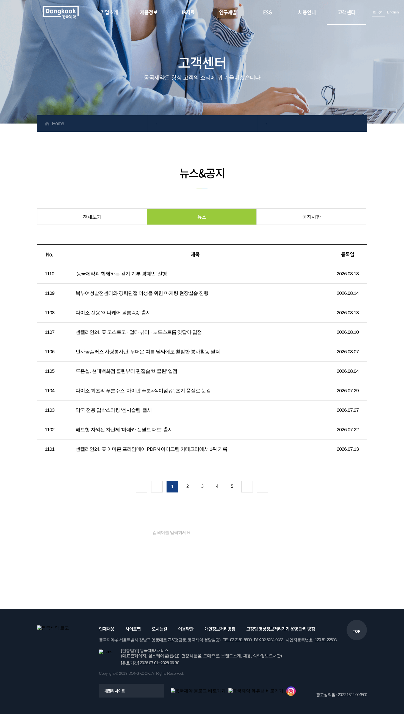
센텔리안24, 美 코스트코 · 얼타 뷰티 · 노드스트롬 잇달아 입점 (139, 332)
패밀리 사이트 (114, 690)
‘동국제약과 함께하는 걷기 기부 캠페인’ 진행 (121, 273)
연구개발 (228, 12)
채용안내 (307, 12)
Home (58, 123)
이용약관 (185, 628)
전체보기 (92, 217)
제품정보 (148, 12)
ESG (267, 12)
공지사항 (311, 217)
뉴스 (201, 216)
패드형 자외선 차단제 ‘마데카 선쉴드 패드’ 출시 (124, 429)
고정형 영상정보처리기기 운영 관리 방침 (280, 628)
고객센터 (346, 12)
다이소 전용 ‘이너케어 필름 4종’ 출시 (113, 312)
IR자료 (188, 12)
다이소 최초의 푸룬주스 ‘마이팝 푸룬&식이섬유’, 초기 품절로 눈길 (143, 390)
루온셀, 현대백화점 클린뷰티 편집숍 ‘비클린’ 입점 (126, 371)
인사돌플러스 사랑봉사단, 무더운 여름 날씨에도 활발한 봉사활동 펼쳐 (148, 351)
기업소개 (109, 12)
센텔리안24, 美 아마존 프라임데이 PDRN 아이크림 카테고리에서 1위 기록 (151, 449)
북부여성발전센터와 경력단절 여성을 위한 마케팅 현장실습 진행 (142, 293)
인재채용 (106, 628)
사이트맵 (133, 628)
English (393, 12)
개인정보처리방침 (219, 628)
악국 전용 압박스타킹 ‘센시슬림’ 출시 (114, 410)
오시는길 (159, 628)
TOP (357, 631)
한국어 (378, 12)
